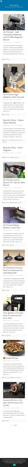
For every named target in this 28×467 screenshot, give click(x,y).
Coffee (5, 140)
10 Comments (16, 320)
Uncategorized (7, 335)
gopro (20, 202)
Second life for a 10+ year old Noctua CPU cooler (13, 403)
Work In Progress (16, 377)
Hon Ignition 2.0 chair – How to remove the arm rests (14, 315)
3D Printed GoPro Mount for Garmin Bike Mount (14, 182)
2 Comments (17, 230)
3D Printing (6, 59)
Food (8, 140)
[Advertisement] (14, 442)
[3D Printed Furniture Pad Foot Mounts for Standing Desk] (14, 258)
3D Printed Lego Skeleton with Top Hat (13, 95)
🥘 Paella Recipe (10, 358)
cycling (13, 202)
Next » (16, 425)
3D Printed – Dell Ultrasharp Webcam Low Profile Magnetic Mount (13, 36)
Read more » (6, 111)
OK (14, 464)
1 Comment (18, 153)
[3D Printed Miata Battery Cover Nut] (14, 215)
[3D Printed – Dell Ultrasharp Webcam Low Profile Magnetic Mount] (14, 22)
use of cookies (19, 462)
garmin (16, 202)
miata (12, 245)
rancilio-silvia (15, 140)
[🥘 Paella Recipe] (14, 348)
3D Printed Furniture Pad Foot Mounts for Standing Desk (13, 270)
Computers (6, 420)
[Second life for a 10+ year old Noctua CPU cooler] (14, 390)
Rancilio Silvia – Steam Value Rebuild (13, 121)
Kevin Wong (14, 5)
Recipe (8, 377)
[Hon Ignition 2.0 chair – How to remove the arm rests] (14, 303)
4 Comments (17, 42)
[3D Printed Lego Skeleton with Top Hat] (14, 78)
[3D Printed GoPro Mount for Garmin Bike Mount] (14, 170)
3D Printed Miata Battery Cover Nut (11, 226)
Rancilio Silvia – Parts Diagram (12, 149)
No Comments (18, 99)
